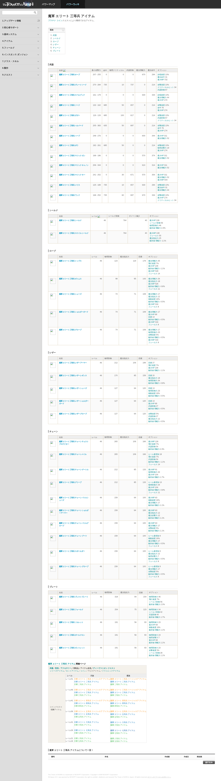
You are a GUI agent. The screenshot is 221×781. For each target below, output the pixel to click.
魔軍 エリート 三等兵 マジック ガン (72, 156)
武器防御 (161, 90)
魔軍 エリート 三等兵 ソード (69, 105)
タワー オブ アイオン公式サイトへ (159, 777)
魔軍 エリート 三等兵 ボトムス (70, 279)
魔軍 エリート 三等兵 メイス (69, 185)
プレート (57, 51)
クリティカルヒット (166, 87)
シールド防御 (155, 223)
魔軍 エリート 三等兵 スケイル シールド (73, 233)
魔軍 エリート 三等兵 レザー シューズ (73, 388)
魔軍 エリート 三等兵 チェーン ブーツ (73, 536)
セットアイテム (72, 671)
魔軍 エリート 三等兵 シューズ (70, 294)
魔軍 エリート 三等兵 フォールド (71, 609)
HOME (18, 4)
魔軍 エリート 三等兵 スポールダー (72, 551)
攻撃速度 (161, 85)
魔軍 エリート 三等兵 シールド (70, 220)
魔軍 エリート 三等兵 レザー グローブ (73, 414)
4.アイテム (7, 41)
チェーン (57, 48)
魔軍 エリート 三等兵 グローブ (70, 330)
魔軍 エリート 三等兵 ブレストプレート (73, 597)
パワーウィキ (73, 4)
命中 (159, 108)
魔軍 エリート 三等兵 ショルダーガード (73, 312)
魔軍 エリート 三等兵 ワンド (69, 195)
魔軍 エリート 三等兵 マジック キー (72, 175)
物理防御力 (154, 225)
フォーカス (154, 236)
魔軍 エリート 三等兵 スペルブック (72, 95)
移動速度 (152, 299)
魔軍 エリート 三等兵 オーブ (69, 75)
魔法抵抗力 (154, 238)
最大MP (161, 80)
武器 (55, 35)
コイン (83, 671)
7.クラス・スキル (10, 61)
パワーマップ (48, 4)
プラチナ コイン (55, 20)
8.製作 (5, 68)
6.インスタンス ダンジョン (15, 54)
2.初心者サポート (10, 27)
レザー (56, 44)
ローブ (56, 41)
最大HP (161, 100)
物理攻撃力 (162, 148)
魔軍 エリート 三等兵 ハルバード (71, 126)
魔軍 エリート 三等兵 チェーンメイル (72, 454)
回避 (150, 317)
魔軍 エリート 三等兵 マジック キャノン (73, 165)
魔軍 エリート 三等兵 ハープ (69, 136)
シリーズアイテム (57, 671)
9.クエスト (7, 75)
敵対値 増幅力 (155, 228)
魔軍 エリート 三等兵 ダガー (69, 115)
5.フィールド (8, 48)
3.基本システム (9, 34)
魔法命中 (161, 77)
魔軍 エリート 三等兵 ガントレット (72, 648)
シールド (57, 38)
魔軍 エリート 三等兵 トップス (70, 261)
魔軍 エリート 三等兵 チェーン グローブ (73, 566)
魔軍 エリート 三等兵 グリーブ (70, 482)
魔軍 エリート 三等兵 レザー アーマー (73, 363)
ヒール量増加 (153, 454)
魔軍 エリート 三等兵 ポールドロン (72, 635)
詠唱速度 (161, 75)
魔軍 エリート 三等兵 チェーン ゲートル (73, 470)
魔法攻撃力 (152, 515)
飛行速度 (152, 263)
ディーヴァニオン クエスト (104, 668)
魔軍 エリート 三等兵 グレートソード (72, 85)
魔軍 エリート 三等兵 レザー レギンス (73, 375)
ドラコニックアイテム (111, 671)
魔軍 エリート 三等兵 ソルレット (71, 622)
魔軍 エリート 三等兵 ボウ (68, 145)
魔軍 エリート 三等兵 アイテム (61, 664)
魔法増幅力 (162, 97)
